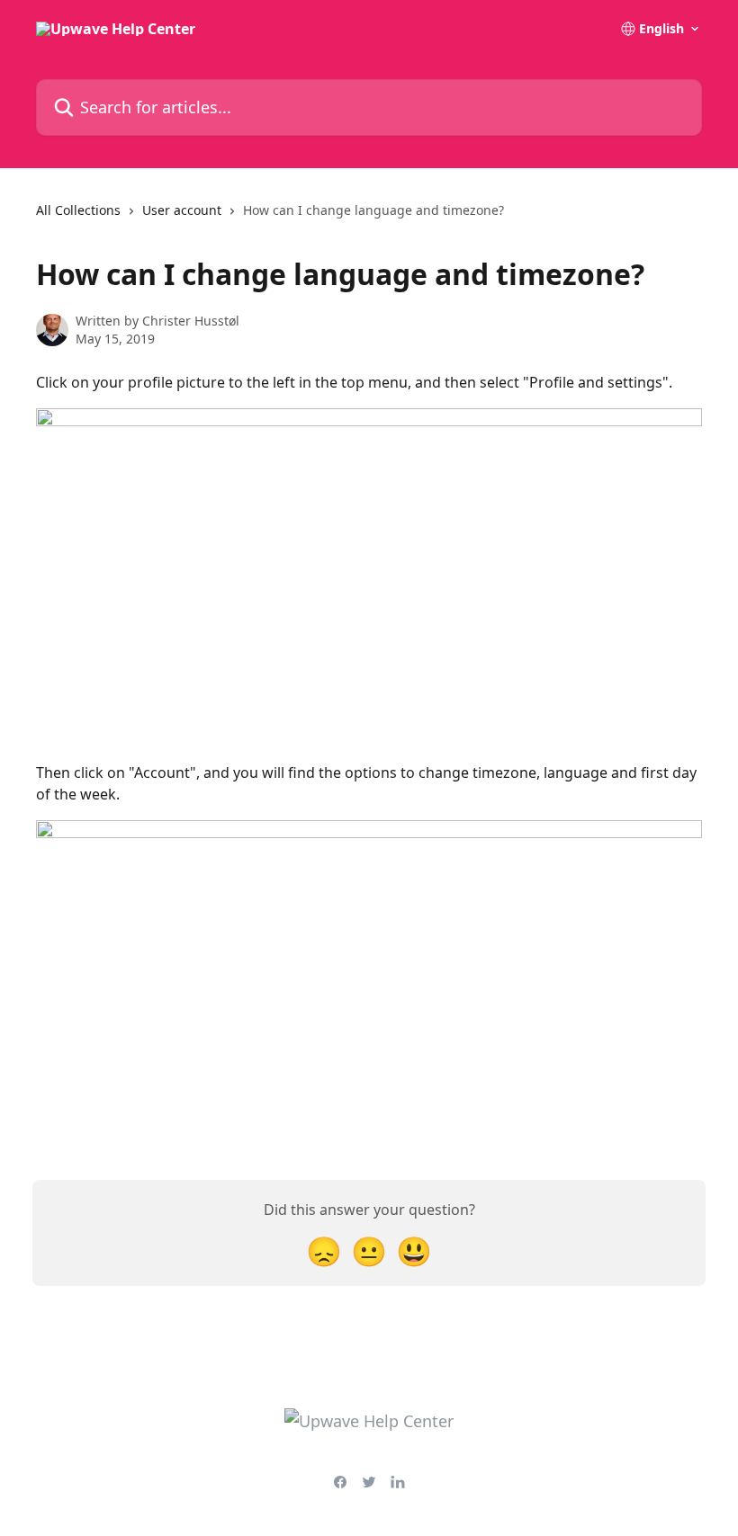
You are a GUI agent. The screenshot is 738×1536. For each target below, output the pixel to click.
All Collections (78, 210)
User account (181, 210)
